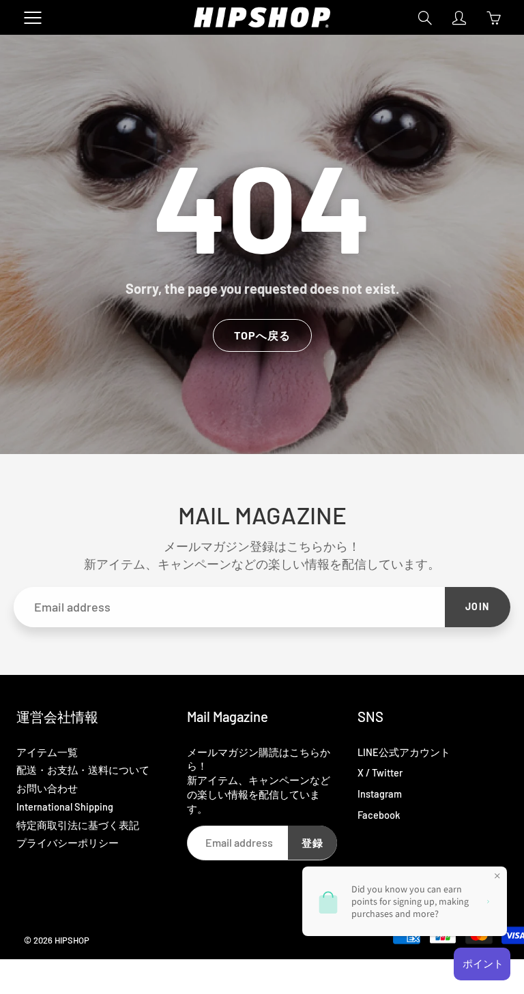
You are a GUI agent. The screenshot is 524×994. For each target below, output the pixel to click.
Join (477, 606)
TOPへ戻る (262, 335)
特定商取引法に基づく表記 (77, 825)
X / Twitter (380, 772)
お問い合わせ (47, 788)
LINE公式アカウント (404, 752)
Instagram (380, 793)
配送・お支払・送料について (82, 770)
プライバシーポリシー (67, 843)
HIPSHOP (72, 940)
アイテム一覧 (47, 752)
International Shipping (64, 806)
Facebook (379, 815)
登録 (312, 843)
